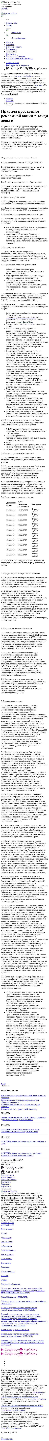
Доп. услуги (6, 1237)
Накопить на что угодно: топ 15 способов (19, 1109)
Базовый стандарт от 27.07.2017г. (15, 1330)
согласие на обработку (24, 76)
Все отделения (7, 1254)
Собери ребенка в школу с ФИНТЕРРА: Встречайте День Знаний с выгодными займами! (23, 1118)
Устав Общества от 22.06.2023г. (14, 1297)
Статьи (4, 1280)
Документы (11, 54)
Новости (9, 42)
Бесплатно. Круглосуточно (17, 65)
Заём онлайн (6, 1246)
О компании (11, 49)
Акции (9, 25)
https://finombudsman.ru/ (11, 1428)
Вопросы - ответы (8, 1180)
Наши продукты (8, 1177)
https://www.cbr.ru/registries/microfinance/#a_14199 (22, 1406)
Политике (38, 85)
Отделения (11, 51)
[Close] (2, 1437)
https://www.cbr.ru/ (38, 1399)
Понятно (13, 94)
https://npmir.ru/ (38, 1392)
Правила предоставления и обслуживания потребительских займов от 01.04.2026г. (19, 1309)
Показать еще (7, 1439)
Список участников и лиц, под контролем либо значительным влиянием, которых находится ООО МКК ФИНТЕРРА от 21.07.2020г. (22, 1290)
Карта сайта (6, 1186)
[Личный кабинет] (4, 19)
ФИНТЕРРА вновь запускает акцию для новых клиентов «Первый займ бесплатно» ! (21, 1154)
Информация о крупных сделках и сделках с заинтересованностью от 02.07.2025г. (20, 1335)
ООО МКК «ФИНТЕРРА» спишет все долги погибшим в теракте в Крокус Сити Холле (20, 1130)
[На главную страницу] (9, 1191)
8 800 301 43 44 (12, 63)
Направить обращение (15, 56)
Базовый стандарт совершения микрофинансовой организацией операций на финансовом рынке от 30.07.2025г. (22, 1342)
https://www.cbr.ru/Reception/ (13, 1410)
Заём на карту (7, 1242)
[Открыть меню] (8, 19)
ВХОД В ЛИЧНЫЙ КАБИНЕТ (19, 58)
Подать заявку (7, 1229)
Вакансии (10, 45)
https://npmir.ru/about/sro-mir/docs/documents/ (19, 1397)
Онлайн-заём (11, 23)
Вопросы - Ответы (14, 47)
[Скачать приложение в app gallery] (38, 69)
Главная (9, 98)
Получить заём (7, 1175)
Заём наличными (8, 1250)
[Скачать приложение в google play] (17, 69)
